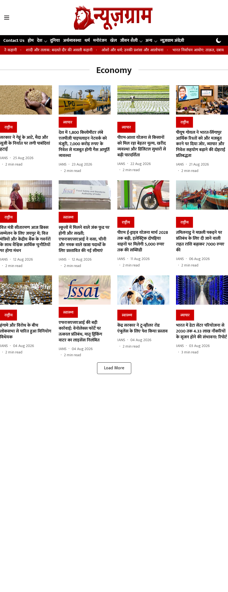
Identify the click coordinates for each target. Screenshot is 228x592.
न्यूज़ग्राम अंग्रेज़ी (172, 40)
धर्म (87, 40)
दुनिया (55, 40)
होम (31, 40)
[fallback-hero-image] (26, 102)
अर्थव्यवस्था (72, 40)
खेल (113, 40)
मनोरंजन (100, 40)
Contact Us (13, 40)
